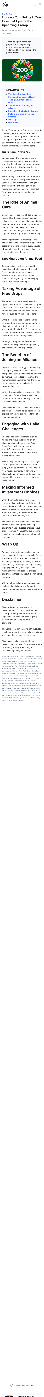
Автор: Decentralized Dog (14, 30)
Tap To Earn (7, 14)
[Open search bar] (34, 4)
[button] (40, 5)
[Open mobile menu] (40, 5)
